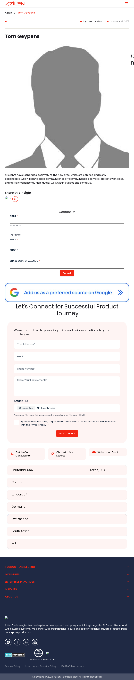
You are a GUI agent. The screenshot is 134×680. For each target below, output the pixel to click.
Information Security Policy (40, 666)
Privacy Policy (38, 424)
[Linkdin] (26, 642)
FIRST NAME (16, 225)
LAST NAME (15, 235)
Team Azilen (94, 21)
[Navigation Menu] (127, 3)
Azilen (8, 12)
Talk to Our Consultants (23, 453)
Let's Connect (67, 433)
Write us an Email (108, 452)
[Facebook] (17, 642)
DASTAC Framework (72, 666)
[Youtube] (35, 642)
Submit (67, 273)
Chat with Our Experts (64, 453)
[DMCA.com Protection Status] (15, 655)
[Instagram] (8, 642)
